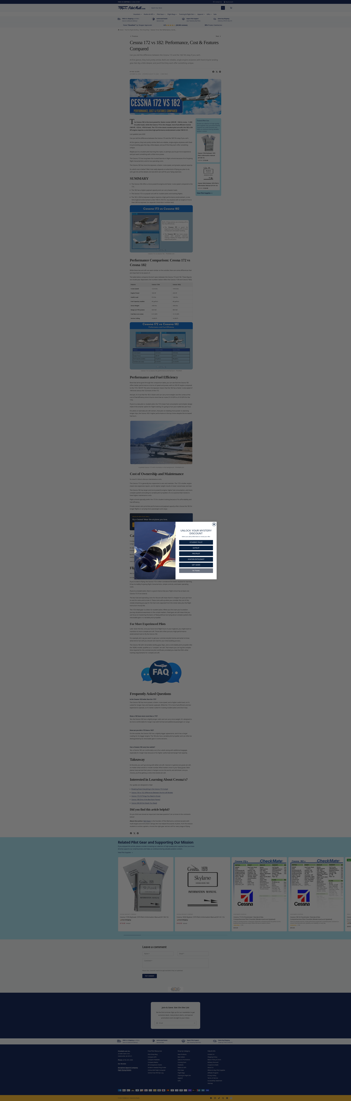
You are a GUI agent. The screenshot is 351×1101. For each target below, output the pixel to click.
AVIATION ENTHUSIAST (196, 559)
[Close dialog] (214, 524)
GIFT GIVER (196, 565)
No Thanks (196, 570)
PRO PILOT (196, 553)
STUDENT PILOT (196, 542)
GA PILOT (196, 548)
